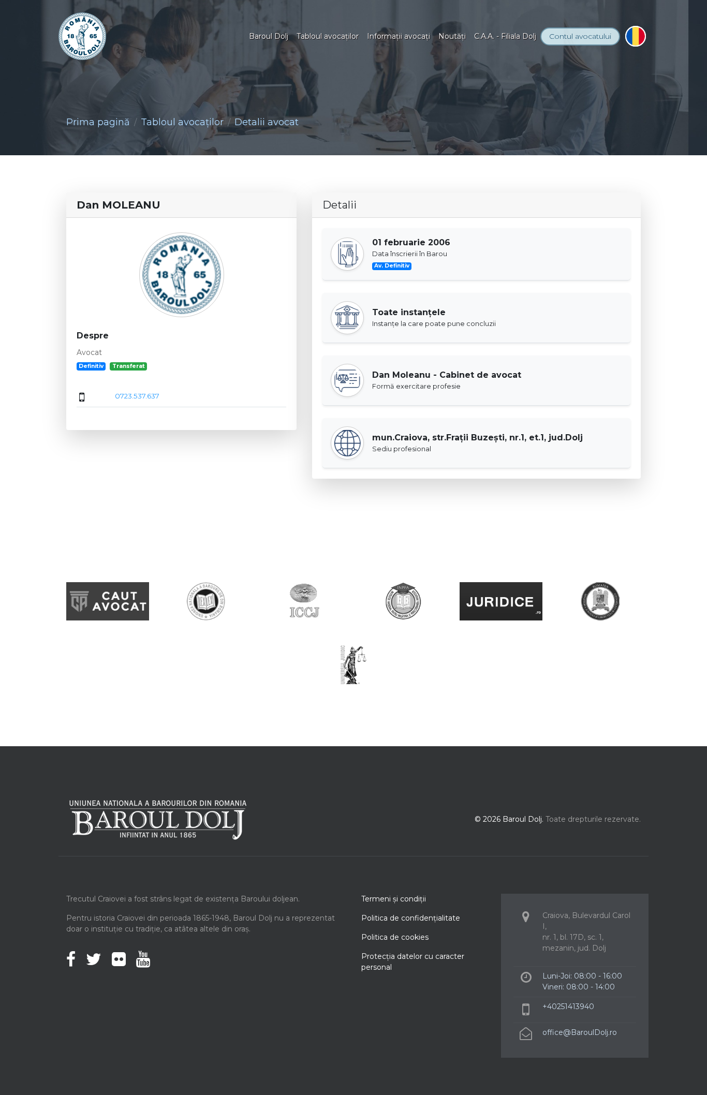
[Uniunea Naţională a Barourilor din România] (206, 600)
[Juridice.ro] (501, 600)
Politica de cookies (395, 937)
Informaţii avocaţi (398, 36)
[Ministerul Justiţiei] (599, 600)
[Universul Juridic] (353, 664)
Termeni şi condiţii (393, 899)
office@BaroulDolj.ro (579, 1032)
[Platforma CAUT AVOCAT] (107, 600)
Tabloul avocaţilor (328, 36)
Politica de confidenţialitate (410, 918)
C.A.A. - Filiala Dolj (505, 36)
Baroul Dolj (268, 36)
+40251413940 (568, 1006)
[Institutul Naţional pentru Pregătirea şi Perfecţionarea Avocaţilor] (402, 600)
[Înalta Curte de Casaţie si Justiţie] (304, 600)
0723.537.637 (137, 396)
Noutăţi (452, 36)
